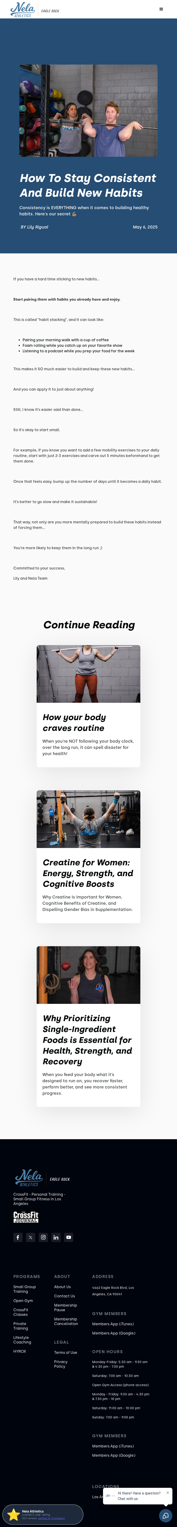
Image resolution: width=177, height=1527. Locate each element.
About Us (62, 1287)
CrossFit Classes (20, 1312)
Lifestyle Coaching (22, 1339)
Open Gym (23, 1301)
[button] (161, 9)
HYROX (19, 1351)
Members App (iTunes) (113, 1324)
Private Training (20, 1326)
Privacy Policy (61, 1364)
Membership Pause (65, 1307)
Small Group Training (24, 1289)
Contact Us (64, 1296)
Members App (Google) (113, 1333)
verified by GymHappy (51, 1518)
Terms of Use (65, 1352)
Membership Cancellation (66, 1321)
